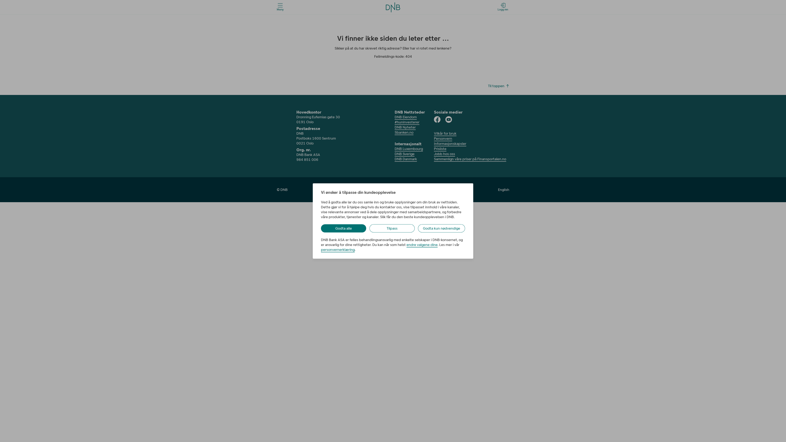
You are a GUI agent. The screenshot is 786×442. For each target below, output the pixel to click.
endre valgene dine (422, 244)
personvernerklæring (338, 249)
